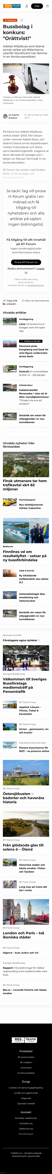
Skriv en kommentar (37, 300)
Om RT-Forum (26, 1134)
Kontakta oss (26, 1123)
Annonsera (26, 1067)
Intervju (12, 20)
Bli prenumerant (26, 1057)
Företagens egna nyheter (20, 640)
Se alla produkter (26, 1073)
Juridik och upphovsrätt (26, 1093)
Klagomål (26, 1098)
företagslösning (36, 285)
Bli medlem (26, 1062)
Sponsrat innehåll (26, 1103)
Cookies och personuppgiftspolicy (26, 1087)
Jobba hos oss (26, 1128)
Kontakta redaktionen (26, 1118)
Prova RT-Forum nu (26, 262)
